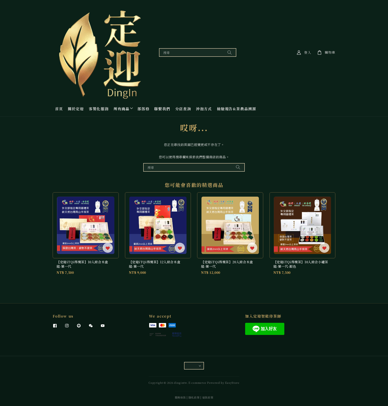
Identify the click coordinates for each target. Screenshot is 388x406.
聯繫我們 (162, 108)
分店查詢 (183, 108)
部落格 (143, 108)
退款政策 (207, 397)
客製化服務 (99, 108)
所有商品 (122, 108)
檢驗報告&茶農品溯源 (236, 108)
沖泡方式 (204, 108)
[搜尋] (229, 52)
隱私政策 (194, 397)
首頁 (59, 108)
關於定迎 (76, 108)
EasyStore (232, 383)
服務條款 (180, 397)
